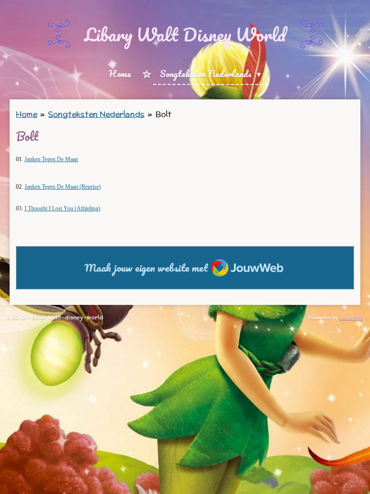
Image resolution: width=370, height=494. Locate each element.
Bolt (164, 114)
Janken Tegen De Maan (51, 159)
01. (20, 159)
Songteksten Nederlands (96, 114)
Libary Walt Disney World (185, 34)
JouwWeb (351, 317)
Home (26, 114)
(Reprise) (63, 186)
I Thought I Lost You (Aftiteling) (62, 208)
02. (20, 186)
